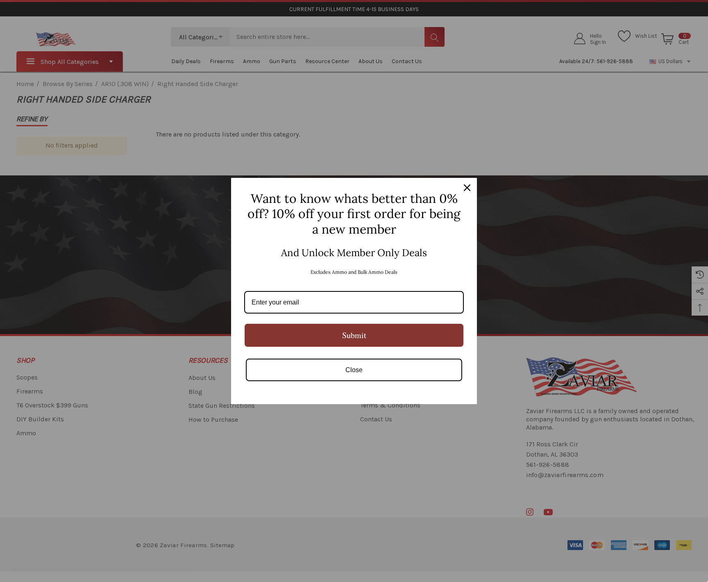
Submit (354, 335)
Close (354, 369)
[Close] (467, 188)
